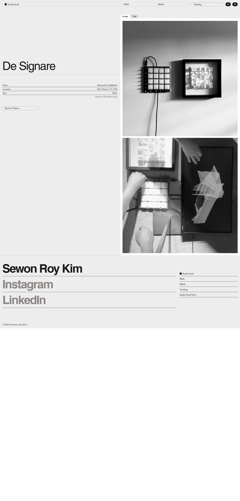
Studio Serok (13, 4)
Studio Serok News (188, 294)
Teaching (184, 289)
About (182, 284)
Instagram (27, 284)
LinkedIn (24, 300)
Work (182, 278)
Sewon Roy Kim (42, 268)
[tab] (125, 16)
